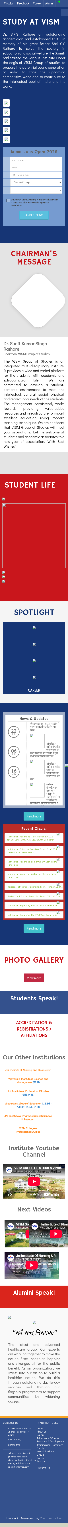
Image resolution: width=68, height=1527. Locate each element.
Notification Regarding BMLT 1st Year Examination (32, 914)
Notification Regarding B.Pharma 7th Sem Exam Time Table (31, 875)
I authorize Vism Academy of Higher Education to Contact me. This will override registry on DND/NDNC (34, 202)
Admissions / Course (48, 1438)
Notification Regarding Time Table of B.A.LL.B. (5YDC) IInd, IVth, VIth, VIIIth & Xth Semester (30, 838)
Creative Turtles (51, 1518)
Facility (40, 1448)
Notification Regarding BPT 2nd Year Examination (32, 905)
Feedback (23, 3)
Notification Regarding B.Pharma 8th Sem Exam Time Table (32, 863)
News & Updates (46, 1451)
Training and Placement (50, 1445)
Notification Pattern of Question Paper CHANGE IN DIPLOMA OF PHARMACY (33, 850)
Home (40, 1428)
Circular (8, 3)
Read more (34, 816)
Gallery (40, 1435)
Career (37, 3)
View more (34, 978)
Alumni (49, 3)
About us (41, 1431)
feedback (42, 1461)
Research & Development (50, 1441)
